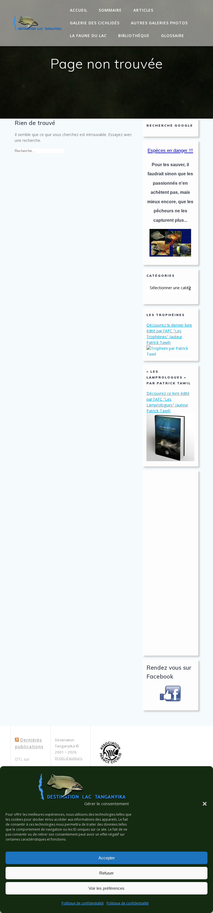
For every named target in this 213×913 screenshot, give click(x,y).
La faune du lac (88, 35)
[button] (204, 804)
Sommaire (110, 10)
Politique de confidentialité (83, 903)
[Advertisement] (170, 563)
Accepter (106, 857)
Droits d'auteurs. (69, 758)
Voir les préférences (106, 888)
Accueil (78, 10)
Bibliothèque (133, 35)
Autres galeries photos (159, 22)
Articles (143, 10)
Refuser (106, 873)
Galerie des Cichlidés (95, 22)
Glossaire (172, 35)
